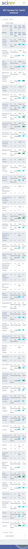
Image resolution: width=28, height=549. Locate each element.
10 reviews (4, 117)
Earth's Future (5, 494)
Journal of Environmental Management (5, 397)
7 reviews (4, 126)
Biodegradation (6, 303)
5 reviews (4, 44)
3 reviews (4, 429)
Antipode (4, 445)
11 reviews (4, 67)
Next (11, 19)
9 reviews (4, 153)
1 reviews (4, 90)
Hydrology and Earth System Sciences (5, 503)
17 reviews (4, 171)
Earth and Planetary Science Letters (5, 314)
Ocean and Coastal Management (5, 276)
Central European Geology (4, 41)
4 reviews (4, 55)
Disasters (4, 512)
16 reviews (4, 257)
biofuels (4, 159)
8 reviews (4, 108)
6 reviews (4, 227)
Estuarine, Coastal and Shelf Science (5, 484)
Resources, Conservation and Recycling (5, 52)
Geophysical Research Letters (5, 167)
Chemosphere (5, 364)
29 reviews (4, 297)
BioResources (5, 94)
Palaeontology (5, 522)
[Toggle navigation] (24, 3)
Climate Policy (5, 426)
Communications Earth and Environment (6, 199)
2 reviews (4, 240)
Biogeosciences (6, 150)
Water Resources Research (4, 63)
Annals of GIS (5, 356)
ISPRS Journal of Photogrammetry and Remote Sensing (6, 76)
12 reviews (4, 401)
